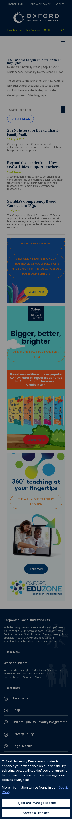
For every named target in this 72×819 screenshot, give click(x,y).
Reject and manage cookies (36, 803)
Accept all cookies (36, 813)
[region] (36, 786)
